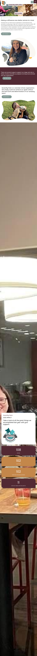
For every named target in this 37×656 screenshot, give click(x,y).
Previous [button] (33, 14)
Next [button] (35, 14)
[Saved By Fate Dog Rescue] (3, 3)
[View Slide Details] (18, 8)
